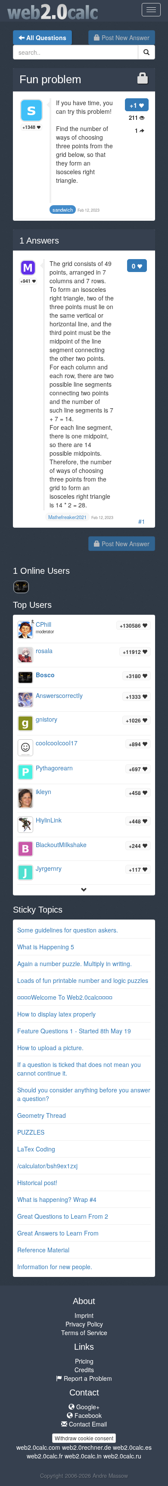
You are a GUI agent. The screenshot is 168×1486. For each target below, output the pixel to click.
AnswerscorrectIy (59, 695)
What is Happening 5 (45, 946)
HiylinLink (49, 820)
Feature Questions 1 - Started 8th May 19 (74, 1030)
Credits (84, 1369)
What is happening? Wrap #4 (56, 1199)
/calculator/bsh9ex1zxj (47, 1165)
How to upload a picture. (50, 1047)
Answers (39, 240)
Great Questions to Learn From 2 (62, 1216)
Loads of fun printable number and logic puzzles (82, 980)
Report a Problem (87, 1378)
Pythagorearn (54, 767)
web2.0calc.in (83, 1456)
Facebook (87, 1415)
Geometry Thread (41, 1115)
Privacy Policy (84, 1324)
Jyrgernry (49, 868)
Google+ (87, 1406)
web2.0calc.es (132, 1447)
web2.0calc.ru (122, 1456)
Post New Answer (124, 37)
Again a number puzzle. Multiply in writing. (74, 963)
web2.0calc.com (38, 1447)
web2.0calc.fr (45, 1456)
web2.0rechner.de (86, 1447)
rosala (44, 650)
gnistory (46, 719)
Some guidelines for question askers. (67, 930)
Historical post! (37, 1182)
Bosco (45, 674)
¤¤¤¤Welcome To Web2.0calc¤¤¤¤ (64, 997)
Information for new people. (54, 1266)
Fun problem (50, 79)
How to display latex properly (56, 1014)
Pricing (84, 1361)
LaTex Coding (36, 1149)
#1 (141, 521)
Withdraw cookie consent (84, 1438)
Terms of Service (84, 1332)
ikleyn (43, 791)
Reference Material (43, 1249)
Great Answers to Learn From (58, 1233)
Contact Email (87, 1424)
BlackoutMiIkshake (61, 844)
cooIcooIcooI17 (57, 742)
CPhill (43, 624)
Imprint (84, 1315)
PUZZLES (30, 1132)
